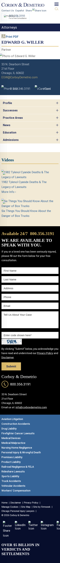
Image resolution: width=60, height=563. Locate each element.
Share (28, 10)
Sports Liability (10, 476)
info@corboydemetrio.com (31, 407)
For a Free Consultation (18, 16)
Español (19, 10)
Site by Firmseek (41, 507)
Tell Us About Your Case (18, 314)
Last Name (10, 279)
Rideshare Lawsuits (13, 471)
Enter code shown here (18, 335)
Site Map (25, 507)
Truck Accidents (11, 481)
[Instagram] (47, 528)
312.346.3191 (20, 88)
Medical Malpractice (13, 442)
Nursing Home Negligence (16, 447)
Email (7, 306)
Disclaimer (7, 357)
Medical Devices (11, 438)
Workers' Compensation (15, 490)
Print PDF (12, 36)
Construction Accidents (15, 423)
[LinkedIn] (20, 528)
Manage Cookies (9, 507)
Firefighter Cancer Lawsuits (18, 433)
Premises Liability (11, 457)
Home (4, 502)
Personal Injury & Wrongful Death (21, 452)
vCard (47, 88)
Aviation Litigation (12, 419)
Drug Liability (9, 428)
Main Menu (56, 4)
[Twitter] (33, 528)
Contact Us (7, 10)
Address (8, 288)
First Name (10, 270)
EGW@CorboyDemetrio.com (19, 77)
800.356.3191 (42, 233)
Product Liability (11, 461)
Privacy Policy (45, 353)
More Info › (8, 192)
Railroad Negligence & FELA (17, 466)
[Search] (57, 8)
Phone (7, 297)
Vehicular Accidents (13, 485)
